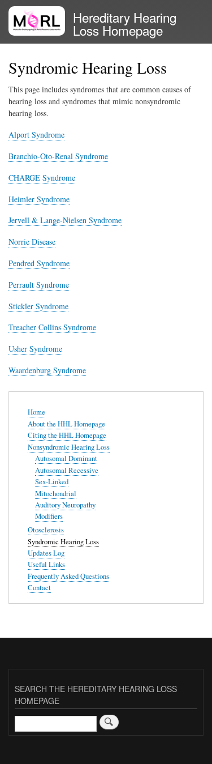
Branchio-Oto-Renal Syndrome (58, 156)
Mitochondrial (55, 493)
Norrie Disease (31, 241)
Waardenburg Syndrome (47, 370)
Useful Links (46, 564)
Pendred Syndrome (39, 263)
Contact (39, 587)
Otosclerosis (46, 530)
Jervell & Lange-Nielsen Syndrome (65, 220)
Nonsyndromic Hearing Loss (69, 447)
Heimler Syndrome (39, 199)
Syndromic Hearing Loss (63, 542)
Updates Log (46, 553)
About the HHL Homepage (66, 424)
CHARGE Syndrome (41, 177)
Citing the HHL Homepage (67, 435)
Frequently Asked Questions (68, 576)
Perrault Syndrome (38, 284)
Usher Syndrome (35, 348)
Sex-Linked (51, 481)
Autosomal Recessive (66, 470)
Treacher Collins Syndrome (52, 327)
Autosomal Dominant (66, 458)
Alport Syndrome (36, 134)
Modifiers (49, 516)
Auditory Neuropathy (65, 505)
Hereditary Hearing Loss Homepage (124, 23)
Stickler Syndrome (38, 306)
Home (36, 412)
